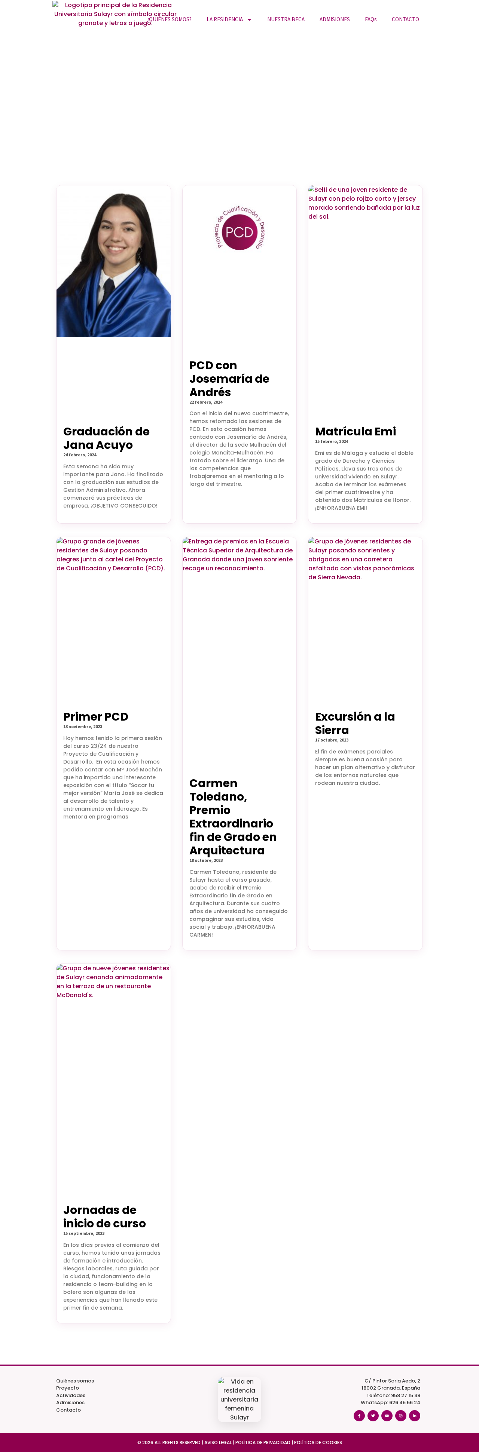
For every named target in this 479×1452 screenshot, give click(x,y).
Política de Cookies (318, 1442)
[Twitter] (373, 1415)
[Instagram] (400, 1415)
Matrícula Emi (355, 431)
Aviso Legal (218, 1442)
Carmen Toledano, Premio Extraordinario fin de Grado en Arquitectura (233, 816)
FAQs (371, 19)
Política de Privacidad (262, 1442)
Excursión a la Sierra (355, 723)
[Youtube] (387, 1415)
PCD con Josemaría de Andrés (229, 378)
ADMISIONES (335, 19)
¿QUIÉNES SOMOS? (169, 19)
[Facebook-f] (359, 1415)
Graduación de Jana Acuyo (106, 438)
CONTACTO (405, 19)
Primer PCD (95, 717)
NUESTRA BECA (286, 19)
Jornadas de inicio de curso (104, 1216)
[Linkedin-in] (414, 1415)
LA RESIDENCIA (225, 19)
